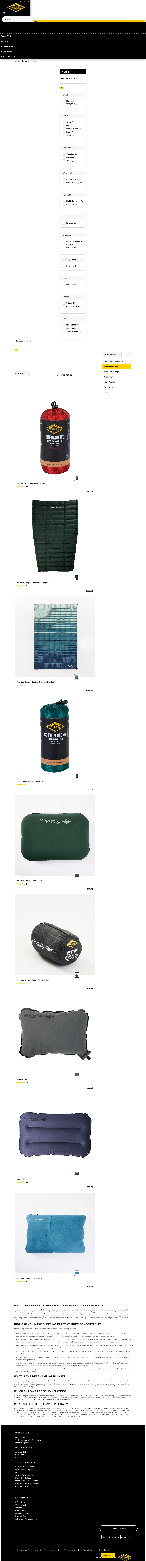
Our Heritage (21, 1437)
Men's (4, 41)
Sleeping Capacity (70, 260)
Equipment (7, 51)
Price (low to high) (111, 372)
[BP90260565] (17, 578)
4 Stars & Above (74, 306)
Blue (69, 132)
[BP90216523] (17, 479)
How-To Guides (22, 1513)
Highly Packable (74, 201)
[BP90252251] (17, 976)
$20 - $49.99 (72, 325)
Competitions (21, 1455)
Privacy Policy (87, 1550)
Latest (106, 392)
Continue (107, 1555)
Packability (67, 195)
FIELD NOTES (8, 57)
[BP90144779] (17, 1174)
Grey (69, 125)
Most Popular (109, 382)
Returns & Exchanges (24, 1467)
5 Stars (70, 303)
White (70, 135)
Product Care (21, 1516)
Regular (71, 223)
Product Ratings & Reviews (27, 1484)
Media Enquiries (22, 1443)
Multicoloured (73, 129)
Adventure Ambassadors (26, 1519)
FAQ (17, 1472)
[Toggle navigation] (4, 13)
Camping (71, 154)
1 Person (71, 266)
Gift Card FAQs (21, 1486)
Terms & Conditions (67, 1550)
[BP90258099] (17, 1274)
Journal (18, 1508)
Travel (70, 161)
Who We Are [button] (22, 1433)
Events (18, 1458)
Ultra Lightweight (74, 182)
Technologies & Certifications (28, 1440)
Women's (6, 36)
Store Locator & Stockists (26, 1481)
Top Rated (108, 387)
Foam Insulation (74, 241)
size (64, 217)
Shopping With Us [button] (25, 1462)
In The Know (20, 1502)
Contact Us (24, 1)
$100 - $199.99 (73, 331)
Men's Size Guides (23, 1478)
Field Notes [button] (21, 1498)
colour (65, 116)
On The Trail (20, 1505)
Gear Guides (20, 1511)
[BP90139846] (17, 1075)
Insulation (67, 235)
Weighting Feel (69, 173)
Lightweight (72, 179)
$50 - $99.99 (72, 328)
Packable (71, 204)
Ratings (66, 297)
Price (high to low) (111, 377)
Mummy (71, 284)
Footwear (7, 46)
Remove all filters (69, 78)
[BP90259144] (17, 677)
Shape (65, 278)
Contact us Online (119, 1528)
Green (70, 122)
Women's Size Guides (24, 1475)
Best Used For (68, 148)
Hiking (70, 157)
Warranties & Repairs (24, 1470)
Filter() (19, 374)
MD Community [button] (23, 1447)
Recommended (110, 367)
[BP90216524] (17, 777)
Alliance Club (21, 1452)
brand (65, 95)
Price (65, 319)
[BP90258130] (17, 876)
